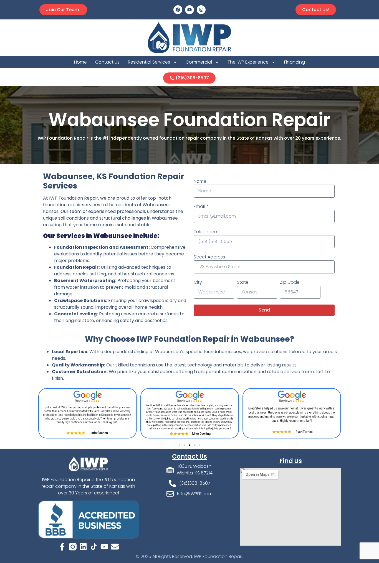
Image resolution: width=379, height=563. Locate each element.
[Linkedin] (83, 547)
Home (80, 62)
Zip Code (290, 282)
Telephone (205, 231)
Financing (294, 62)
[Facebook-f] (62, 547)
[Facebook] (177, 9)
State (243, 282)
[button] (44, 412)
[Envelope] (115, 547)
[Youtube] (189, 9)
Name (200, 181)
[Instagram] (201, 9)
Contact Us (107, 62)
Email (200, 206)
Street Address (209, 257)
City (198, 282)
